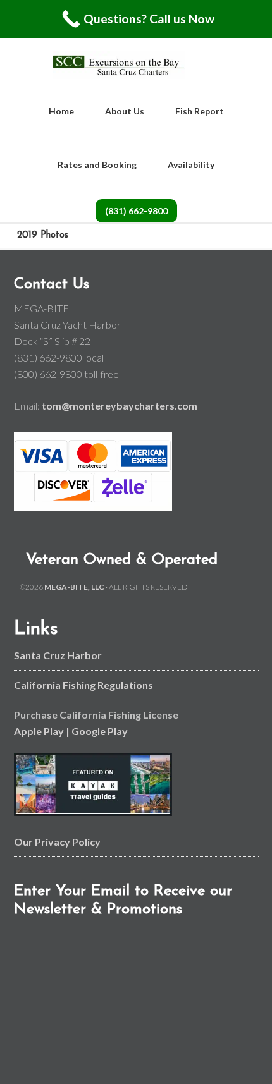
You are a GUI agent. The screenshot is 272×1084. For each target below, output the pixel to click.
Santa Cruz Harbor (58, 655)
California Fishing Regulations (83, 685)
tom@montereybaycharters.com (119, 405)
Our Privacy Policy (57, 842)
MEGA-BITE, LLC (74, 587)
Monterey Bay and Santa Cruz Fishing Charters (119, 65)
